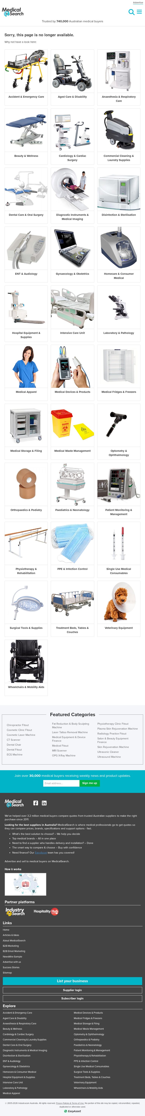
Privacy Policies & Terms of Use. (70, 1103)
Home (6, 929)
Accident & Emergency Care (17, 1012)
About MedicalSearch (14, 940)
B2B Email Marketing (14, 951)
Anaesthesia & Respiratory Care (19, 1023)
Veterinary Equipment (85, 1082)
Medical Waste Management (89, 1028)
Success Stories (11, 967)
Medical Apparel (11, 1093)
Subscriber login (72, 998)
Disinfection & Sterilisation (16, 1055)
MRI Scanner (59, 750)
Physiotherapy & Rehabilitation (90, 1055)
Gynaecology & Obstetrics (16, 1066)
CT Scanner (13, 739)
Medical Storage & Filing (86, 1023)
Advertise (138, 2)
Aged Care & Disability (14, 1018)
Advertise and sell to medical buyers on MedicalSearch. (37, 861)
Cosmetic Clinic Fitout (19, 730)
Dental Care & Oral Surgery (17, 1045)
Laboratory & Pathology (15, 1088)
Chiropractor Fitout (18, 725)
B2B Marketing (11, 945)
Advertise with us (12, 962)
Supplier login (72, 990)
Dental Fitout (14, 749)
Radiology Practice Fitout (111, 733)
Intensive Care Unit (13, 1082)
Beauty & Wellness (12, 1028)
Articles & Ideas (11, 935)
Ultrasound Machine (109, 756)
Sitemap (7, 972)
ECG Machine (14, 754)
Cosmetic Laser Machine (21, 735)
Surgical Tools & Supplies (87, 1071)
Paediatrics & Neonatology (88, 1045)
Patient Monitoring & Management (92, 1050)
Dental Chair (14, 744)
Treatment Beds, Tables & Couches (92, 1077)
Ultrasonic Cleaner (108, 752)
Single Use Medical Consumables (91, 1066)
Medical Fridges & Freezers (88, 1018)
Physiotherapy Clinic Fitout (112, 723)
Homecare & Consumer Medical (19, 1071)
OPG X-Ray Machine (64, 755)
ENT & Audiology (11, 1061)
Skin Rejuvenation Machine (113, 747)
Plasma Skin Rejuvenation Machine (117, 728)
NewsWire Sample (12, 956)
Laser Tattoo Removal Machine (70, 732)
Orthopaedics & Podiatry (86, 1039)
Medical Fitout (60, 745)
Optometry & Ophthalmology (89, 1034)
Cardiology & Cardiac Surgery (18, 1034)
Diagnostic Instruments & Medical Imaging (25, 1050)
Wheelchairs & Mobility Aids (88, 1088)
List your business (72, 981)
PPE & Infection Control (86, 1061)
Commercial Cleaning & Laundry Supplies (24, 1039)
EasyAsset (41, 852)
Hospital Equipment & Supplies (19, 1077)
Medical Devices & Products (88, 1012)
